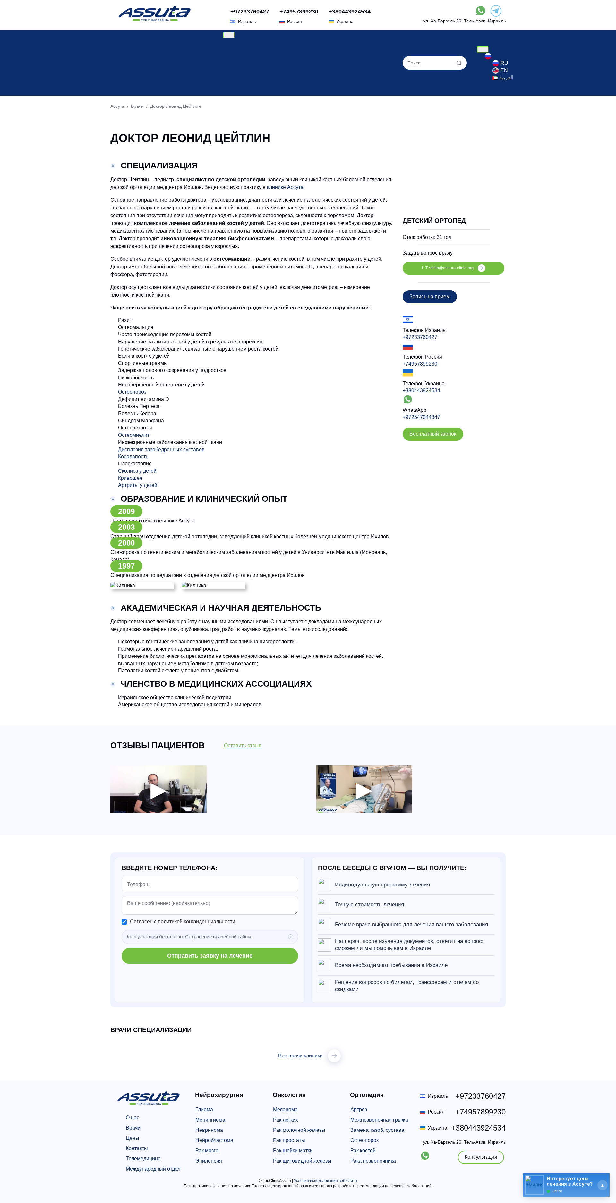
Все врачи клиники (300, 1055)
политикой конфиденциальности (196, 921)
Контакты (137, 1148)
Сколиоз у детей (137, 471)
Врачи (238, 63)
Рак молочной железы (299, 1130)
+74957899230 (298, 11)
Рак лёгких (285, 1120)
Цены (237, 48)
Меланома (285, 1109)
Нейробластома (214, 1140)
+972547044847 (421, 417)
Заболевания (247, 56)
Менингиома (210, 1120)
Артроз (358, 1109)
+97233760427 (249, 11)
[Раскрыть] (602, 1185)
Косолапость (133, 456)
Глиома (204, 1109)
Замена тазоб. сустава (377, 1130)
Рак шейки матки (293, 1150)
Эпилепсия (208, 1161)
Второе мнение (249, 77)
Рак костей (363, 1150)
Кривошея (130, 478)
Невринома (209, 1130)
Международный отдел (153, 1169)
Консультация (481, 1157)
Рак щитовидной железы (302, 1161)
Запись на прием (429, 296)
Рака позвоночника (373, 1161)
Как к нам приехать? (255, 92)
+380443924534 (350, 11)
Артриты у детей (137, 485)
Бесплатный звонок (432, 433)
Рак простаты (289, 1140)
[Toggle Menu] (229, 35)
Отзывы (240, 84)
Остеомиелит (134, 435)
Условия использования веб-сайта (325, 1180)
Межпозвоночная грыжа (379, 1120)
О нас (237, 41)
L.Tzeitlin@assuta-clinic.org (448, 268)
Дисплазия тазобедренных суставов (161, 449)
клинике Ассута (285, 187)
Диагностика (246, 70)
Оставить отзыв (242, 745)
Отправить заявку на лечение (209, 956)
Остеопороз (132, 391)
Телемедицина (143, 1158)
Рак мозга (206, 1150)
